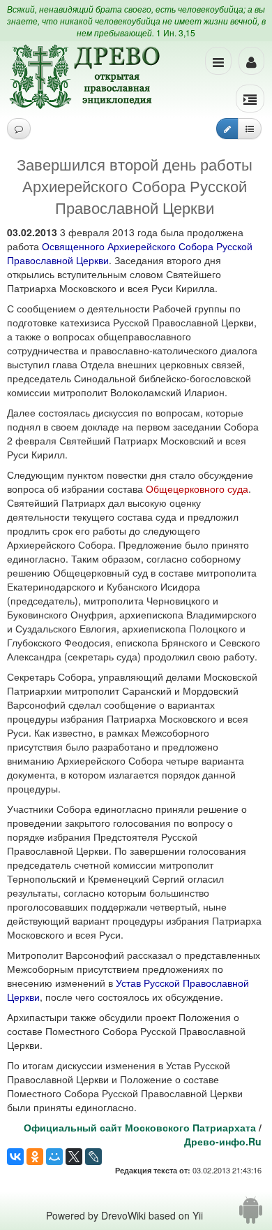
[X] (74, 1156)
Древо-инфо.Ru (223, 1141)
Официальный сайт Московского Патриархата (140, 1127)
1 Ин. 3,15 (175, 32)
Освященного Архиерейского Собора (127, 246)
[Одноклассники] (35, 1156)
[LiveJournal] (93, 1156)
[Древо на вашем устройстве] (250, 1215)
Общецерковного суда (197, 488)
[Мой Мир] (54, 1156)
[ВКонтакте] (15, 1156)
